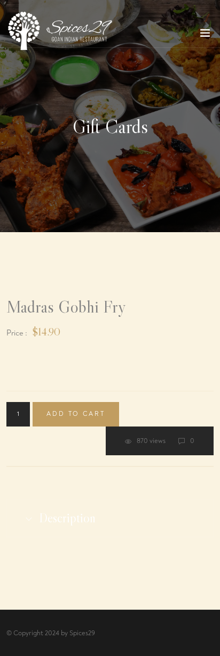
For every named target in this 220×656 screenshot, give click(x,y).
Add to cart (75, 414)
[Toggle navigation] (205, 35)
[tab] (110, 518)
